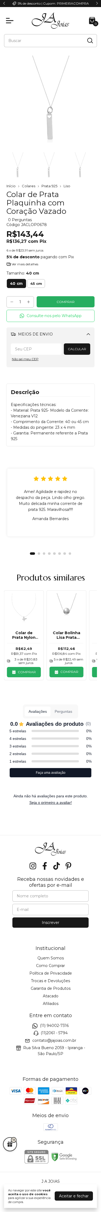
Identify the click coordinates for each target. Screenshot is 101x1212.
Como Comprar (50, 965)
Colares (28, 186)
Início (11, 186)
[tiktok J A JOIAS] (56, 866)
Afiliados (50, 1003)
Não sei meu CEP (25, 359)
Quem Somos (50, 958)
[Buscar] (89, 40)
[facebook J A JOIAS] (45, 866)
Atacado (50, 996)
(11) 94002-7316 (54, 1025)
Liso (67, 186)
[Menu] (11, 20)
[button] (50, 316)
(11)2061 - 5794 (54, 1033)
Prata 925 (49, 186)
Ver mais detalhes (24, 264)
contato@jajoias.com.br (54, 1040)
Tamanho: (22, 273)
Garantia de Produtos (51, 988)
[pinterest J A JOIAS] (68, 866)
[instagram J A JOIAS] (33, 866)
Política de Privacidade (50, 973)
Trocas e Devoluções (50, 980)
